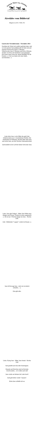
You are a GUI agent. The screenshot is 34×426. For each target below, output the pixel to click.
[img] (17, 6)
